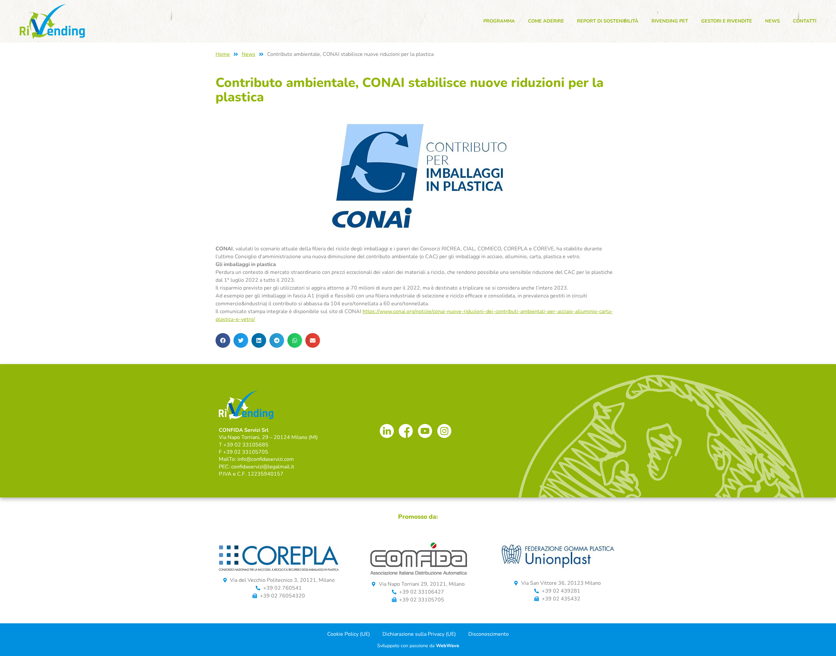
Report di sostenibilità (607, 21)
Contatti (804, 21)
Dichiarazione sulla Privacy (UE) (419, 634)
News (772, 21)
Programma (499, 21)
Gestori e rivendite (726, 21)
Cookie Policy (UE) (348, 634)
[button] (223, 340)
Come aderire (546, 21)
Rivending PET (669, 21)
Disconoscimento (488, 634)
